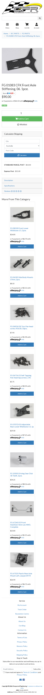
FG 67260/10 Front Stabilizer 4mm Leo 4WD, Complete (20, 524)
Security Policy (22, 650)
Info (35, 101)
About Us (22, 621)
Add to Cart (23, 119)
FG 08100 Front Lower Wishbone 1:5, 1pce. (19, 229)
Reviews (7, 191)
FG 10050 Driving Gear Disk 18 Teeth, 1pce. (21, 474)
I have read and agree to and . (23, 673)
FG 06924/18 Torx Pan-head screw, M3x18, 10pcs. (21, 327)
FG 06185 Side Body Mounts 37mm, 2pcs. (21, 278)
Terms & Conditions (30, 672)
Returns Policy (22, 646)
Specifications (9, 186)
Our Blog (22, 626)
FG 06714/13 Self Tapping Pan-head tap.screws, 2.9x (20, 376)
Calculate (23, 155)
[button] (22, 124)
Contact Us (22, 630)
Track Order (22, 609)
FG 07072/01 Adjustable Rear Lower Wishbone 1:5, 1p (22, 425)
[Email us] (20, 679)
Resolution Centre (22, 614)
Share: (5, 93)
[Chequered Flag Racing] (22, 7)
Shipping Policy (22, 655)
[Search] (40, 18)
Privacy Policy (22, 642)
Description (8, 180)
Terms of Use (22, 637)
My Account (22, 605)
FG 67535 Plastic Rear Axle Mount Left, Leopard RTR (21, 574)
